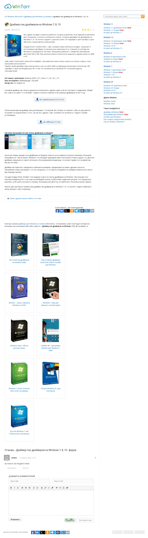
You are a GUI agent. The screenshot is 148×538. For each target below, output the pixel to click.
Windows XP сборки (111, 88)
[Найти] (143, 16)
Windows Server (110, 101)
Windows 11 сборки (111, 30)
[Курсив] (14, 488)
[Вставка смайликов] (42, 488)
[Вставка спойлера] (63, 488)
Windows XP (108, 82)
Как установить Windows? (114, 122)
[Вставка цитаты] (57, 488)
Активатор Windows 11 (113, 32)
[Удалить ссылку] (49, 488)
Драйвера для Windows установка (37, 16)
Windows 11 (108, 24)
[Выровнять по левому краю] (22, 488)
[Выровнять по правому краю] (29, 488)
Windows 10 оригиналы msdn (115, 41)
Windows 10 (108, 37)
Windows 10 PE (109, 46)
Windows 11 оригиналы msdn (115, 28)
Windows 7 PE (109, 75)
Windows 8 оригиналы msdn (115, 57)
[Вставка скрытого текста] (67, 488)
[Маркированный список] (34, 488)
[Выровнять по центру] (26, 488)
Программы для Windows (114, 114)
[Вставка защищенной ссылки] (52, 488)
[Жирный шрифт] (11, 488)
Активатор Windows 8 (112, 61)
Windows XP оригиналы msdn (115, 85)
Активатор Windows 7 (112, 77)
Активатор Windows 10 (113, 48)
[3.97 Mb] (51, 122)
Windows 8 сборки (111, 59)
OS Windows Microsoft (13, 16)
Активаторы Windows (112, 117)
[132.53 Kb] (52, 99)
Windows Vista (109, 104)
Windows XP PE (110, 90)
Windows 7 (108, 66)
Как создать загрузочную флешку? (117, 119)
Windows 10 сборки (111, 43)
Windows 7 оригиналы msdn (115, 70)
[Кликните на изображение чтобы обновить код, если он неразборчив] (70, 520)
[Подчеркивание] (18, 488)
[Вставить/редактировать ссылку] (45, 488)
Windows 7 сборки (111, 72)
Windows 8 (108, 53)
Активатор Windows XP (113, 93)
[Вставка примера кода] (60, 488)
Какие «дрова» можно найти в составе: (25, 198)
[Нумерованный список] (37, 488)
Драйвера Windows (111, 112)
